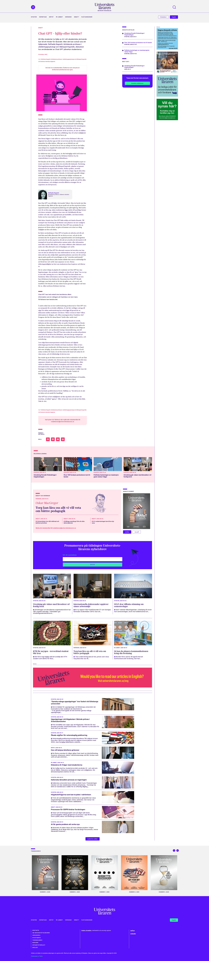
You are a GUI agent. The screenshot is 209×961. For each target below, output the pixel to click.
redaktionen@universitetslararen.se (62, 421)
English (35, 947)
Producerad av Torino (37, 956)
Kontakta (35, 930)
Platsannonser (86, 17)
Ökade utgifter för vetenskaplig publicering (69, 735)
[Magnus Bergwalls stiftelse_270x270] (167, 49)
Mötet (51, 17)
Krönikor (68, 17)
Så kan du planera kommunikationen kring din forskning (131, 652)
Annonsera (36, 935)
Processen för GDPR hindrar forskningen (68, 809)
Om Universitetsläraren (41, 932)
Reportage (43, 17)
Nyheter (34, 17)
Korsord (35, 942)
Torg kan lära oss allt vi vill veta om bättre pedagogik (58, 509)
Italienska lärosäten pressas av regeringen (69, 780)
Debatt (76, 17)
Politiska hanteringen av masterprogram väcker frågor (106, 476)
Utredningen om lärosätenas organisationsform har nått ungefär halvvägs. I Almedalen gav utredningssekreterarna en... (52, 611)
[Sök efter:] (175, 7)
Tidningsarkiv (37, 940)
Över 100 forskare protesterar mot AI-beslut (138, 42)
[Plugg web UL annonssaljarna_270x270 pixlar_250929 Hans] (167, 119)
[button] (48, 439)
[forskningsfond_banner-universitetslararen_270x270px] (167, 72)
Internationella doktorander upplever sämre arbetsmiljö (91, 605)
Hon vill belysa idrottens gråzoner (65, 750)
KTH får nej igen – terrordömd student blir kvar (50, 652)
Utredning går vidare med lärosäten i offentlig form (51, 605)
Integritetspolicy (38, 945)
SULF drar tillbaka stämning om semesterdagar (129, 605)
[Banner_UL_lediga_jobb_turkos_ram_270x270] (167, 96)
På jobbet (59, 17)
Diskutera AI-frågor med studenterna (66, 765)
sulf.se (132, 930)
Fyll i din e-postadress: (70, 555)
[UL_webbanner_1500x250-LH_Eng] (92, 687)
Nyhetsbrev (36, 937)
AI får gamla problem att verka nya (65, 824)
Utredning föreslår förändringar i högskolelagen (134, 34)
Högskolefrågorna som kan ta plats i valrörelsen (71, 795)
